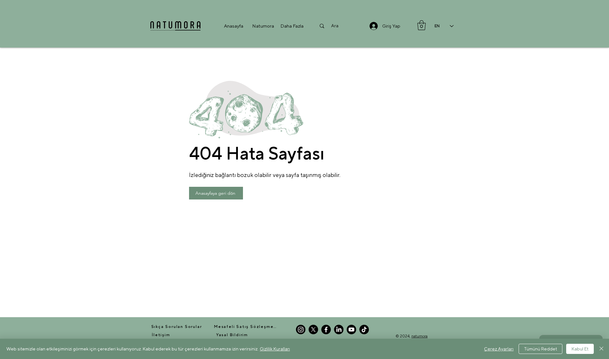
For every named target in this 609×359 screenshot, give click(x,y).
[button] (263, 25)
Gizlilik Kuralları (275, 348)
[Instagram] (300, 329)
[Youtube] (351, 329)
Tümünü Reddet (540, 348)
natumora (419, 336)
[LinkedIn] (339, 329)
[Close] (601, 349)
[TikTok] (364, 329)
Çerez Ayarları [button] (499, 348)
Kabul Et (580, 348)
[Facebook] (326, 329)
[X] (313, 329)
